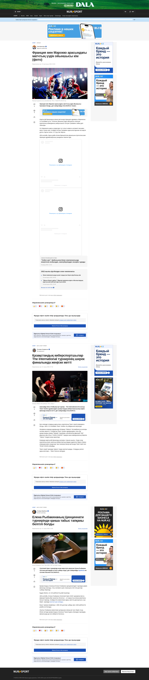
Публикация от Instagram (60, 185)
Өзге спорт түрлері (48, 15)
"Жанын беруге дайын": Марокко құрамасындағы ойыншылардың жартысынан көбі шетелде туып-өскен (63, 281)
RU (125, 11)
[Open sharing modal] (34, 117)
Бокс (31, 15)
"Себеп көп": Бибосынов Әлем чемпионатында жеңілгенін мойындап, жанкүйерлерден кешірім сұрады (63, 261)
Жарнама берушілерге (128, 671)
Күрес (40, 15)
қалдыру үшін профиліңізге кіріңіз (67, 320)
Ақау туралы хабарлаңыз (111, 671)
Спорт (15, 15)
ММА (27, 15)
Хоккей (36, 15)
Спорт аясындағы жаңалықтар (70, 15)
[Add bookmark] (34, 122)
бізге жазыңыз (58, 295)
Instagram (81, 335)
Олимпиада (58, 15)
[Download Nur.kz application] (74, 4)
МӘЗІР (18, 11)
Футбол (23, 15)
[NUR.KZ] (74, 11)
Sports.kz (82, 570)
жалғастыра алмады (56, 602)
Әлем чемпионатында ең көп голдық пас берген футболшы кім (62, 275)
